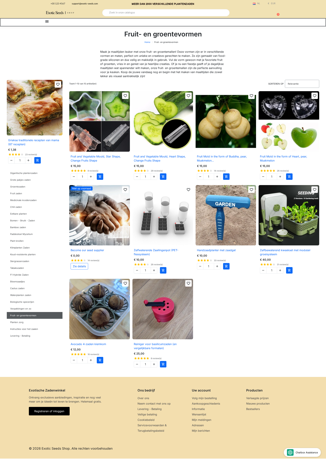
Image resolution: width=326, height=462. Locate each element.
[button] (276, 12)
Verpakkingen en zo (20, 308)
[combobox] (166, 12)
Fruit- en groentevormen (23, 315)
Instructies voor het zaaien (24, 329)
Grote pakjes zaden (20, 179)
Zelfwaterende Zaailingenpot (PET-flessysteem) (156, 252)
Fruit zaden (16, 193)
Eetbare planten (18, 213)
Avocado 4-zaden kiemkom (88, 344)
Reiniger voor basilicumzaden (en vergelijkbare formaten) (155, 346)
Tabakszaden (17, 268)
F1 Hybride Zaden (19, 274)
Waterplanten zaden (20, 295)
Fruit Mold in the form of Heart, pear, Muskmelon (283, 158)
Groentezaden (17, 186)
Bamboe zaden (18, 227)
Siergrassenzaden (19, 261)
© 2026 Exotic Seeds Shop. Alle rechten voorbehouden (71, 448)
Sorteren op (276, 83)
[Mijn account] (265, 13)
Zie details (79, 266)
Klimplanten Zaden (20, 247)
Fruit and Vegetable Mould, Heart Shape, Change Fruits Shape (160, 158)
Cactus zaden (17, 288)
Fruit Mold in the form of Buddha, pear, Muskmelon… (222, 158)
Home (147, 42)
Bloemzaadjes (17, 281)
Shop (71, 13)
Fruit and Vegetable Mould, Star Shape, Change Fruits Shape (96, 158)
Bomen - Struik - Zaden (22, 220)
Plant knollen (17, 240)
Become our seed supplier (87, 250)
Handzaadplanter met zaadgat (216, 250)
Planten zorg (16, 322)
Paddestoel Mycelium (21, 234)
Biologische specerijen (22, 301)
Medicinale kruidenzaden (23, 200)
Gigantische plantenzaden (24, 173)
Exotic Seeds (55, 12)
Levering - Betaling (20, 335)
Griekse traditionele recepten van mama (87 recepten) (33, 142)
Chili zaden (16, 207)
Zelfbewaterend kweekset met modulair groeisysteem (285, 252)
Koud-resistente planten (23, 254)
